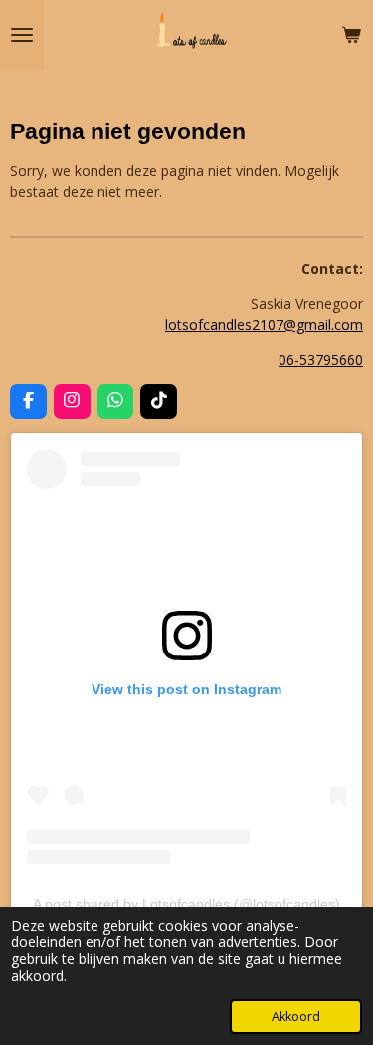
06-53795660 (321, 359)
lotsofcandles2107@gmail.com (264, 324)
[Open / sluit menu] (22, 35)
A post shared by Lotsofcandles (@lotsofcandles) (186, 904)
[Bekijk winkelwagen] (351, 35)
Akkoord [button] (296, 1016)
